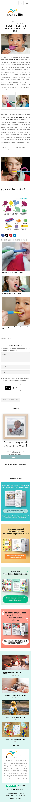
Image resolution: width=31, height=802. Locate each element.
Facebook (3, 470)
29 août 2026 (15, 675)
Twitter (27, 470)
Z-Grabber (19, 117)
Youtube (22, 470)
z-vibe (12, 338)
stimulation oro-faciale (7, 119)
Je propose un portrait (15, 457)
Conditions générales (15, 798)
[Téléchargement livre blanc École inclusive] (15, 628)
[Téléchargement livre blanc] (15, 501)
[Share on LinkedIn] (14, 235)
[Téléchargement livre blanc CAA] (15, 543)
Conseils (20, 23)
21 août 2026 (15, 697)
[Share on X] (6, 235)
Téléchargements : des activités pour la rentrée (15, 739)
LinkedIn (17, 470)
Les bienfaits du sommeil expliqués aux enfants (15, 695)
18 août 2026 (15, 719)
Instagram (8, 470)
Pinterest (13, 470)
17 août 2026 (15, 741)
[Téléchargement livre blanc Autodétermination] (15, 585)
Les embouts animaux (22, 72)
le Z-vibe (15, 59)
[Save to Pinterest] (10, 235)
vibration (23, 336)
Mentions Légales (12, 793)
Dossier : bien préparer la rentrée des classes (15, 717)
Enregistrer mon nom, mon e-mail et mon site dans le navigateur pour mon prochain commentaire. (15, 379)
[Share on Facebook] (3, 235)
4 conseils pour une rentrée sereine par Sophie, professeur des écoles (15, 672)
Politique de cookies (19, 795)
